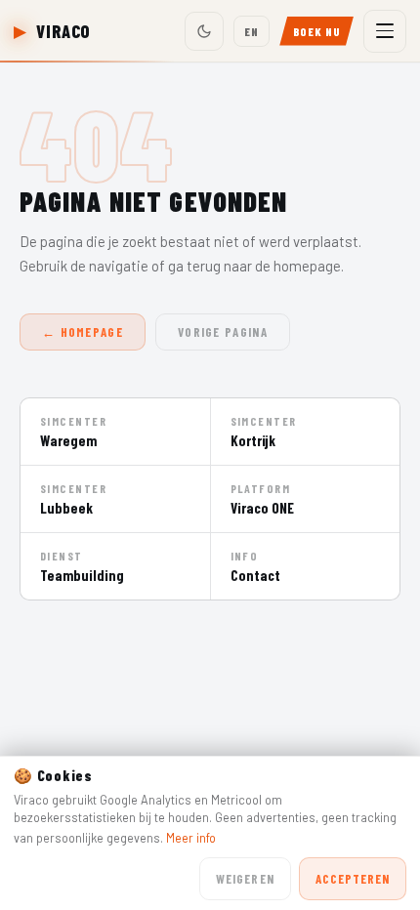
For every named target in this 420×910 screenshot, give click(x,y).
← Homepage (82, 332)
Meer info (191, 838)
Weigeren (244, 879)
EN (251, 31)
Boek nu (316, 31)
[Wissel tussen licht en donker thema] (204, 31)
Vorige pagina (223, 332)
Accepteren (352, 879)
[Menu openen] (384, 31)
